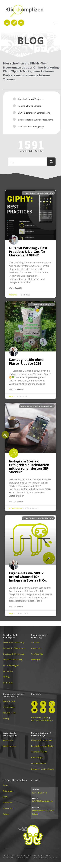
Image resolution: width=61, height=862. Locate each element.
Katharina (13, 294)
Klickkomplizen (15, 508)
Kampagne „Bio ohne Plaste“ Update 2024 (26, 361)
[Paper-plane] (14, 23)
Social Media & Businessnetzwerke (35, 119)
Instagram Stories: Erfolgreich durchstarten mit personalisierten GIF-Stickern (29, 466)
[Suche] (51, 161)
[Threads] (52, 710)
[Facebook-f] (34, 704)
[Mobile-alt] (7, 23)
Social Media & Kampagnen (10, 636)
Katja (11, 396)
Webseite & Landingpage (31, 126)
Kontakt (35, 780)
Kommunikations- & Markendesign (41, 734)
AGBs (46, 718)
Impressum (36, 718)
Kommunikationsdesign (29, 106)
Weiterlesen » (16, 288)
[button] (55, 23)
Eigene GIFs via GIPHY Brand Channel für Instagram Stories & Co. (28, 576)
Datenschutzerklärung (42, 720)
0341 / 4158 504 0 (39, 793)
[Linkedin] (43, 710)
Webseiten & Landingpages (10, 734)
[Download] (21, 23)
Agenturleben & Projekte (30, 99)
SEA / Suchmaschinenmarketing (34, 112)
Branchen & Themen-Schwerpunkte (14, 695)
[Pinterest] (34, 710)
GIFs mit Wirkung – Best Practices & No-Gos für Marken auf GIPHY (28, 251)
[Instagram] (43, 704)
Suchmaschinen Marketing (39, 636)
